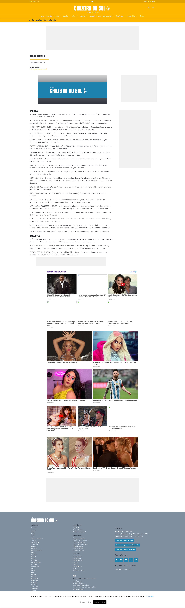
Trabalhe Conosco (78, 550)
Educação (34, 548)
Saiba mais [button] (150, 596)
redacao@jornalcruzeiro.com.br (39, 69)
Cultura (74, 16)
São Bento (34, 585)
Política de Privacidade (79, 532)
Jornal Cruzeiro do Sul (92, 8)
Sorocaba (49, 16)
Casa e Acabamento (37, 538)
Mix (32, 568)
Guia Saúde (34, 560)
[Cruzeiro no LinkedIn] (136, 560)
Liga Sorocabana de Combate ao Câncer (84, 587)
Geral (57, 16)
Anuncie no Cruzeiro (79, 542)
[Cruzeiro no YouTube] (126, 560)
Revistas (33, 576)
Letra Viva (34, 564)
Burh (74, 568)
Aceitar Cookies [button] (100, 602)
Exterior (33, 558)
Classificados (119, 16)
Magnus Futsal (35, 566)
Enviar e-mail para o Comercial (125, 549)
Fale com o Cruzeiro (79, 538)
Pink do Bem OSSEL (78, 570)
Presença (34, 582)
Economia (34, 554)
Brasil (33, 534)
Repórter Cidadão (78, 548)
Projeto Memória (78, 530)
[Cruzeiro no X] (131, 560)
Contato (152, 1)
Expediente (76, 528)
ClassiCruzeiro (77, 556)
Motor (33, 570)
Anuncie (146, 1)
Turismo (33, 591)
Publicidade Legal (78, 546)
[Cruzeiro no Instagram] (121, 560)
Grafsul (75, 564)
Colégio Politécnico (78, 583)
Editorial (33, 556)
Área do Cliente (34, 1)
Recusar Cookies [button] (85, 602)
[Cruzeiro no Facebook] (117, 560)
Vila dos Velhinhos (78, 589)
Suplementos (107, 16)
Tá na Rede (34, 587)
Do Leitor (34, 546)
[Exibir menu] (153, 8)
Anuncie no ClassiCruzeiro (80, 544)
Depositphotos (77, 566)
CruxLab (75, 562)
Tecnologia (34, 589)
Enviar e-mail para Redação (124, 540)
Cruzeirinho (34, 544)
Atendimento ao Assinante (80, 540)
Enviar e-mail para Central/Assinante (127, 545)
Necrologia (34, 578)
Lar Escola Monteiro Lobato (81, 585)
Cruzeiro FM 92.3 (78, 560)
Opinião (65, 16)
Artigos (33, 532)
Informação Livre (36, 562)
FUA (74, 575)
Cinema (33, 540)
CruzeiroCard (77, 558)
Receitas (33, 574)
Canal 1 (33, 536)
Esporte (82, 16)
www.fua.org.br (77, 581)
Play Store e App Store (123, 569)
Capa (42, 16)
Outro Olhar (34, 580)
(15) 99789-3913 (127, 531)
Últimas (141, 16)
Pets (32, 572)
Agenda (33, 530)
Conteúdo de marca (95, 16)
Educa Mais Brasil (36, 550)
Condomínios (35, 542)
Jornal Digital (131, 16)
